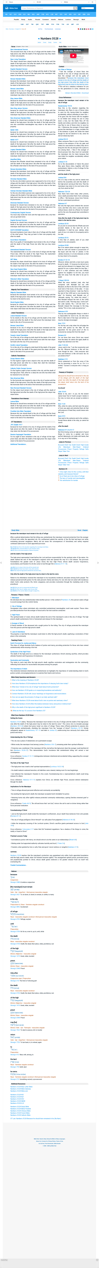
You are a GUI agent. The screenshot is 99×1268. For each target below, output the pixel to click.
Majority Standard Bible (18, 292)
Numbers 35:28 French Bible (20, 1113)
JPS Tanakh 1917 (16, 425)
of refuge (73, 80)
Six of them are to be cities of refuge (72, 476)
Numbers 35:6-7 (50, 744)
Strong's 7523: (15, 1030)
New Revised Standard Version (21, 388)
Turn (68, 451)
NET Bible (13, 259)
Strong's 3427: (15, 894)
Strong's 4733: (15, 919)
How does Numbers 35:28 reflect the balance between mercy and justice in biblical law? (41, 704)
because (70, 78)
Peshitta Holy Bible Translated (20, 411)
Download (85, 93)
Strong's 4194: (15, 944)
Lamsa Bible (14, 401)
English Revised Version (18, 220)
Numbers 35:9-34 (17, 726)
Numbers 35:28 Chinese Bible (20, 1111)
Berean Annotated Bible (18, 169)
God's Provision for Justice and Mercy (23, 643)
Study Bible (15, 530)
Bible (7, 29)
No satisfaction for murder (69, 480)
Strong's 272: (15, 1079)
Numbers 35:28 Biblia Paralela (20, 1109)
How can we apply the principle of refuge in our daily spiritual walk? (34, 697)
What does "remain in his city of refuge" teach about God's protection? (35, 687)
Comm (55, 42)
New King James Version (19, 108)
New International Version (19, 49)
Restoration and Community (19, 660)
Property (76, 449)
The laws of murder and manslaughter (72, 478)
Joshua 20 (53, 730)
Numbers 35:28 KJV (17, 1103)
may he (68, 84)
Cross (45, 42)
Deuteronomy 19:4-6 (65, 106)
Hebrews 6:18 (63, 311)
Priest (69, 449)
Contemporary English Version (20, 212)
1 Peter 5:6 (60, 843)
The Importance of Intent (18, 669)
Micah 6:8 (73, 840)
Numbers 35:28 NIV (17, 1095)
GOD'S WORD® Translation (19, 230)
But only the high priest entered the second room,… (26, 570)
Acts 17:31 (61, 323)
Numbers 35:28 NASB (17, 1101)
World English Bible (17, 302)
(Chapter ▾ (19, 46)
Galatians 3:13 (63, 359)
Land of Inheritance (18, 632)
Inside (86, 445)
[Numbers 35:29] (96, 567)
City (70, 445)
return (73, 84)
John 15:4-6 (62, 392)
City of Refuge (17, 606)
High (82, 445)
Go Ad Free (4, 1260)
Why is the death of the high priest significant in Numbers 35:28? (33, 707)
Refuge (81, 449)
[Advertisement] (50, 515)
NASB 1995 (14, 130)
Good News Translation (18, 240)
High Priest (16, 615)
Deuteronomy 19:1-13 (33, 730)
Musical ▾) (75, 46)
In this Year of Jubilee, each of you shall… (24, 589)
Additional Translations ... (18, 444)
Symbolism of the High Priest (20, 652)
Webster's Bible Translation (19, 279)
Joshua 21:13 (62, 162)
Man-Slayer (77, 447)
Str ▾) (26, 46)
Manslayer (66, 447)
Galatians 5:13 (73, 847)
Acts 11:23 (61, 404)
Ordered (86, 447)
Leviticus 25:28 (63, 245)
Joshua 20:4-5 (63, 139)
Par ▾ (23, 46)
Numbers (11, 29)
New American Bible (17, 378)
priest (63, 84)
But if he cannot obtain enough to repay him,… (25, 591)
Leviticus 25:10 (63, 224)
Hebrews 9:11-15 (29, 780)
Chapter (85, 530)
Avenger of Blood (18, 623)
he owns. (86, 84)
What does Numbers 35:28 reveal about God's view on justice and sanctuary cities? (40, 700)
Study (50, 42)
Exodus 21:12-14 (64, 260)
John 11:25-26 (63, 345)
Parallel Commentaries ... (18, 865)
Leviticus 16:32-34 (57, 767)
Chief (66, 445)
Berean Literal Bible (17, 89)
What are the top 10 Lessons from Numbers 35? (29, 711)
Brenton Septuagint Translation (20, 434)
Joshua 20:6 (62, 177)
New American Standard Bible (20, 118)
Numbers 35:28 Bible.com (19, 1091)
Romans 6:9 (62, 335)
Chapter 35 (17, 29)
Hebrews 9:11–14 (61, 564)
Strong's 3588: (15, 882)
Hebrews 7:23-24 (64, 192)
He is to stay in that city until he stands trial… (24, 567)
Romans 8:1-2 (15, 816)
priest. (66, 82)
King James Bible (16, 98)
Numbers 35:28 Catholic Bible (20, 1115)
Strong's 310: (15, 981)
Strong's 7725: (15, 1042)
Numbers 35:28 (15, 722)
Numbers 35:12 (76, 728)
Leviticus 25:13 (63, 238)
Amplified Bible (15, 159)
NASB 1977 (14, 140)
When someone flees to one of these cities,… (25, 548)
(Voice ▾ (69, 46)
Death (74, 445)
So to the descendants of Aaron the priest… (24, 550)
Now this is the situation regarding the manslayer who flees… (29, 547)
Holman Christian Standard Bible (21, 191)
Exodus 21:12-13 (28, 756)
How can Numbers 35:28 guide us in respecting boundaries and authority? (37, 690)
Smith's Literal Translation (19, 345)
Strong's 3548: (15, 968)
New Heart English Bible (18, 269)
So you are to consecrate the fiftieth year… (24, 587)
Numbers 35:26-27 (21, 750)
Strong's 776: (15, 1067)
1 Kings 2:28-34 (63, 280)
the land (79, 84)
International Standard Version (20, 250)
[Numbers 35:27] (2, 567)
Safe (87, 449)
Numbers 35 (66, 600)
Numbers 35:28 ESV (17, 1099)
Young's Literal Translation (19, 335)
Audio (39, 42)
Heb (60, 42)
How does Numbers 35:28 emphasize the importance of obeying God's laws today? (40, 683)
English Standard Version (18, 69)
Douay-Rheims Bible (17, 359)
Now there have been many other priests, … (25, 569)
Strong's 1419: (15, 956)
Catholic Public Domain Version (21, 368)
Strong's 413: (15, 1055)
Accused (61, 445)
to (75, 84)
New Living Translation (18, 59)
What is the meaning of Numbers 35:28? (25, 680)
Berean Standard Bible (17, 79)
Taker (64, 451)
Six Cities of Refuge (64, 69)
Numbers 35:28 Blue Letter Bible (21, 1087)
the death (83, 80)
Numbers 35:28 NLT (17, 1097)
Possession (62, 449)
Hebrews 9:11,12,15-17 (66, 430)
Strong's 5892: (15, 907)
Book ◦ (80, 530)
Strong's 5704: (15, 931)
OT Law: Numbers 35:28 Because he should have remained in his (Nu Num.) (35, 1118)
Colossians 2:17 (28, 829)
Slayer (60, 451)
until (78, 80)
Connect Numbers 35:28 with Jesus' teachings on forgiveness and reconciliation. (39, 694)
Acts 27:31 (61, 416)
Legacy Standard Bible (18, 149)
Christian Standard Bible (18, 179)
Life (59, 447)
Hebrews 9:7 (62, 203)
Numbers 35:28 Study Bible (19, 1107)
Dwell (78, 445)
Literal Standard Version (18, 316)
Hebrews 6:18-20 (68, 820)
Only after (72, 82)
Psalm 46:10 (26, 803)
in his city (66, 80)
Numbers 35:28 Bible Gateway (20, 1089)
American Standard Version (19, 203)
